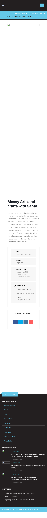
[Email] (31, 322)
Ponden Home (8, 419)
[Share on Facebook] (15, 322)
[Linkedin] (26, 322)
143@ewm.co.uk (23, 300)
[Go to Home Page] (3, 16)
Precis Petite (8, 441)
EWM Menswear (9, 410)
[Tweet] (20, 322)
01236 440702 (28, 293)
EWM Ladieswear (9, 405)
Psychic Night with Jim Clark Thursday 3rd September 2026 (24, 478)
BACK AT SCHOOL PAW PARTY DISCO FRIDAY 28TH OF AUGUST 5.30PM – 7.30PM (28, 455)
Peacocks (7, 414)
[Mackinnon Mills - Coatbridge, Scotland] (13, 5)
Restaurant (7, 428)
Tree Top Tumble (9, 436)
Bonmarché (8, 432)
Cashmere (7, 423)
